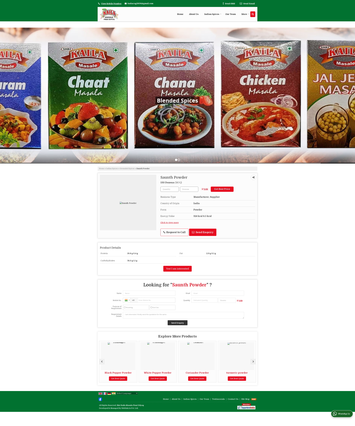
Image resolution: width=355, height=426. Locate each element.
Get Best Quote (132, 378)
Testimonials (218, 399)
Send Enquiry (204, 232)
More (244, 14)
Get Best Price (222, 189)
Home (180, 14)
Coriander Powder (132, 372)
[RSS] (253, 399)
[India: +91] (127, 300)
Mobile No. (117, 300)
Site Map (245, 399)
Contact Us (233, 399)
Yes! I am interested (177, 268)
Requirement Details (116, 315)
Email (188, 293)
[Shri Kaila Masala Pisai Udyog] (109, 14)
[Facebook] (100, 399)
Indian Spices (211, 14)
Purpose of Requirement (116, 307)
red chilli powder (211, 372)
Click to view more (169, 223)
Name (119, 293)
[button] (111, 3)
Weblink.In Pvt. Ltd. (129, 408)
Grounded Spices (127, 169)
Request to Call (176, 232)
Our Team (230, 14)
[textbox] (189, 189)
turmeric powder (171, 372)
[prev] (102, 361)
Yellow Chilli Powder (251, 372)
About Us (194, 14)
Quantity (186, 300)
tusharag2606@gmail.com (140, 3)
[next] (253, 361)
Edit (206, 189)
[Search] (252, 14)
